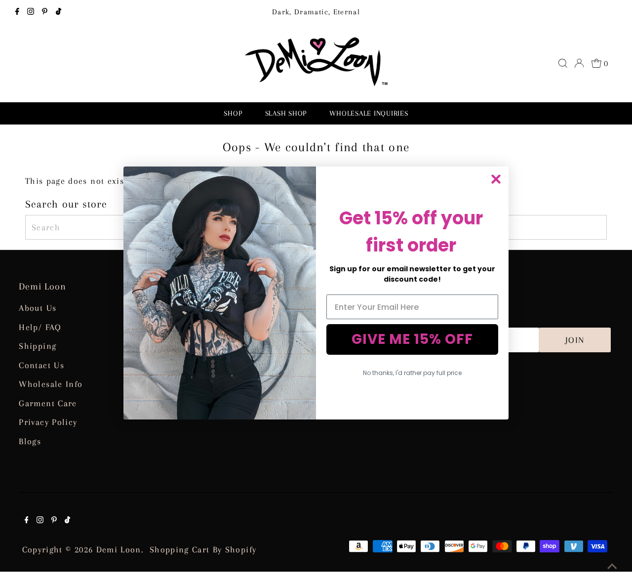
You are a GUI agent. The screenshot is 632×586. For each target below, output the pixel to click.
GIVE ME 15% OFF (412, 339)
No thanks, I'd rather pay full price (412, 373)
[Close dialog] (496, 179)
